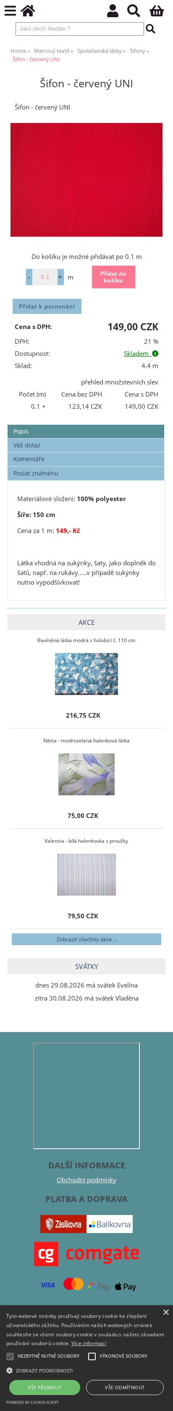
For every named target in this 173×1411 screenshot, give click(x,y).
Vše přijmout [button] (44, 1387)
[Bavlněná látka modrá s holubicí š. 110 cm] (86, 674)
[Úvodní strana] (33, 13)
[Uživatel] (117, 13)
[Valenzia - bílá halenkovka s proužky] (86, 875)
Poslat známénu (35, 473)
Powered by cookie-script (32, 1402)
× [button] (166, 1312)
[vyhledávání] (138, 13)
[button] (86, 1370)
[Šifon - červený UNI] (86, 180)
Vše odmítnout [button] (124, 1387)
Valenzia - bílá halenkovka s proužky (86, 840)
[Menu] (10, 11)
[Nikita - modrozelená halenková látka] (86, 774)
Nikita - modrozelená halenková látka (86, 740)
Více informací (88, 1343)
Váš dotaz (26, 445)
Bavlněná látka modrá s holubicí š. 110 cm (86, 640)
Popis (21, 431)
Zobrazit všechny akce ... (87, 939)
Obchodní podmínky (86, 1180)
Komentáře (29, 459)
